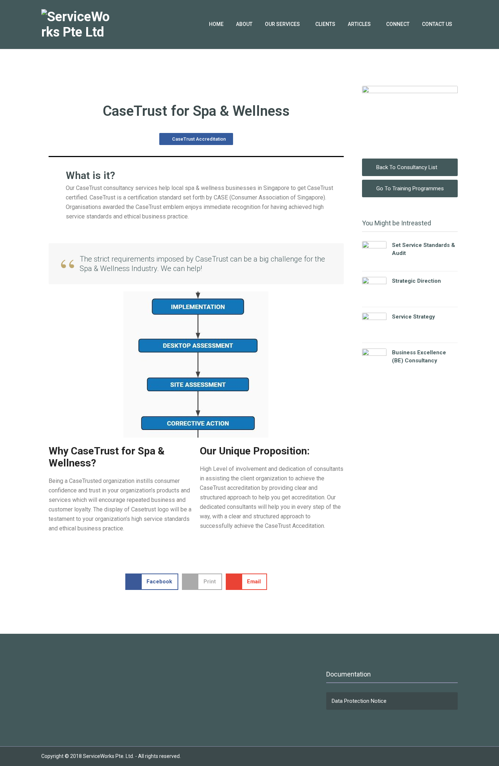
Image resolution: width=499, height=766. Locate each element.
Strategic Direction (416, 281)
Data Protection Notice (359, 701)
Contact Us (437, 24)
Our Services (282, 24)
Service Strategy (413, 316)
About (244, 24)
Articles (359, 24)
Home (216, 24)
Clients (325, 24)
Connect (398, 24)
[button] (152, 581)
